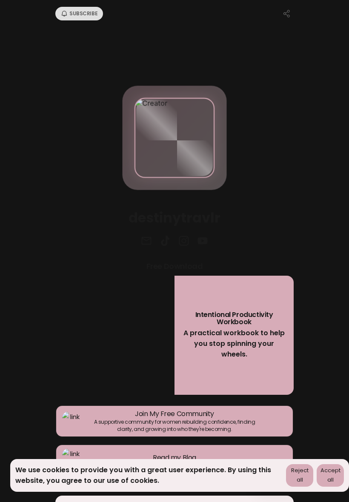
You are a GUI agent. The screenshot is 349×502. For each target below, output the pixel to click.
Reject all (300, 475)
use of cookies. (133, 480)
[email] (146, 241)
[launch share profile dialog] (287, 13)
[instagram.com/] (183, 241)
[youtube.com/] (202, 241)
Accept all (330, 475)
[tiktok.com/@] (165, 241)
